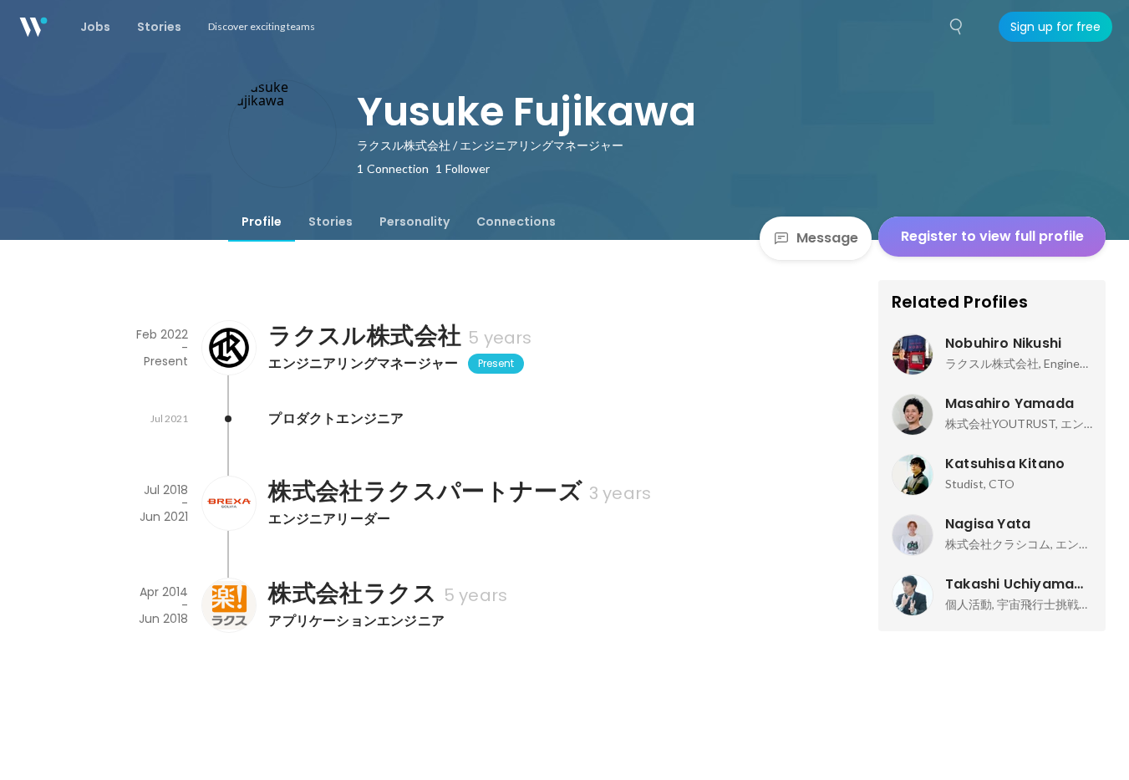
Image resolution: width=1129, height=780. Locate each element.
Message (827, 237)
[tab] (261, 221)
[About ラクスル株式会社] (228, 347)
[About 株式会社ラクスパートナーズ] (228, 503)
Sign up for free (1055, 26)
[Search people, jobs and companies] (957, 26)
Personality (414, 221)
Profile (262, 221)
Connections (516, 221)
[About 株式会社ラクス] (228, 605)
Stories (330, 221)
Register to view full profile (992, 236)
